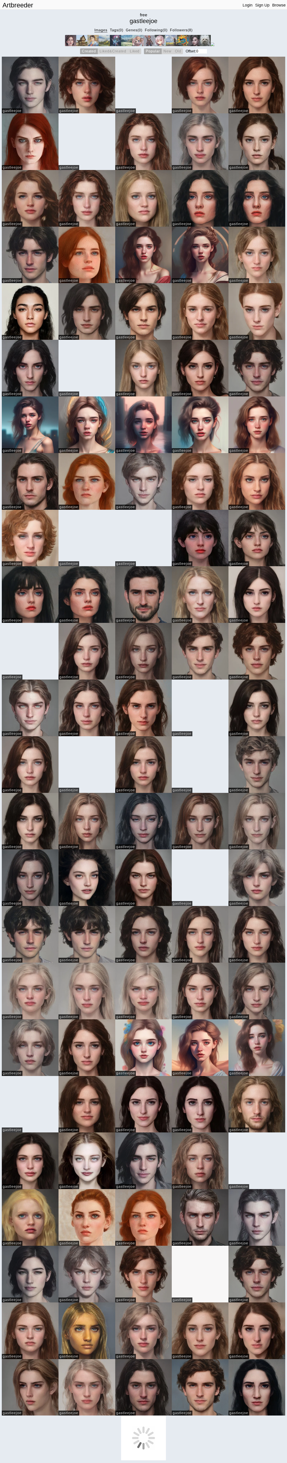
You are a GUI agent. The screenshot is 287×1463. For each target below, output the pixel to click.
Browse (279, 5)
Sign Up (262, 5)
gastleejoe (12, 111)
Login (247, 5)
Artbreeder (17, 5)
